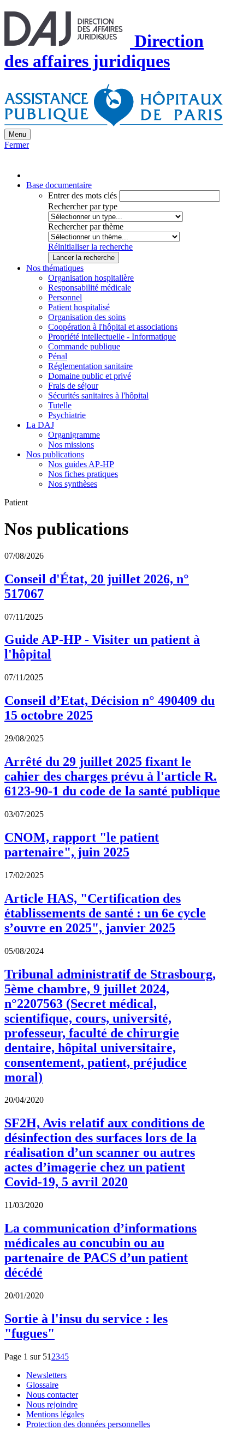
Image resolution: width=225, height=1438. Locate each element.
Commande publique (84, 346)
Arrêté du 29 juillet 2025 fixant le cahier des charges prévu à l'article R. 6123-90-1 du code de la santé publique (112, 776)
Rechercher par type (82, 206)
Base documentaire (59, 185)
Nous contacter (52, 1394)
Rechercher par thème (85, 226)
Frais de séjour (73, 385)
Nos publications (55, 454)
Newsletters (46, 1375)
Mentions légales (55, 1414)
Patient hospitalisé (79, 307)
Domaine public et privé (89, 375)
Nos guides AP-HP (81, 464)
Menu (17, 134)
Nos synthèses (72, 483)
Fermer (16, 144)
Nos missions (71, 444)
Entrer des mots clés (82, 195)
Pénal (57, 356)
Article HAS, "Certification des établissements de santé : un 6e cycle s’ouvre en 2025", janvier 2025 (105, 913)
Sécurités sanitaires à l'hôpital (98, 395)
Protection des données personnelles (88, 1424)
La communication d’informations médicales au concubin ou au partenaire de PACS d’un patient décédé (100, 1250)
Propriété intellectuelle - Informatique (112, 336)
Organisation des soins (87, 317)
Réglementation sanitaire (90, 366)
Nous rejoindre (52, 1404)
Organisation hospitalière (91, 277)
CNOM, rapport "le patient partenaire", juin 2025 (81, 844)
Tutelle (60, 405)
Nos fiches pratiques (83, 474)
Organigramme (74, 434)
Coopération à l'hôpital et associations (112, 326)
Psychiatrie (67, 415)
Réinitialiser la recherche (90, 246)
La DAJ (40, 425)
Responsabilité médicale (89, 287)
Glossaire (42, 1384)
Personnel (65, 297)
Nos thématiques (55, 268)
